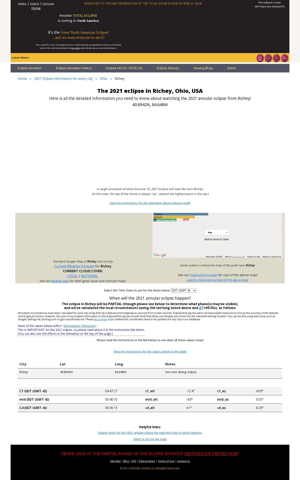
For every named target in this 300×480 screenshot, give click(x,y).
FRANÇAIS (34, 3)
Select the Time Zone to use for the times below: (137, 290)
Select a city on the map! (150, 439)
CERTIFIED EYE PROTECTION (210, 453)
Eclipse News (147, 461)
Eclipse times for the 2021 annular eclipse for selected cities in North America (150, 433)
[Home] (260, 58)
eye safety (75, 48)
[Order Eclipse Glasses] (268, 58)
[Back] (284, 58)
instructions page (203, 275)
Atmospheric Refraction (80, 326)
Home (36, 8)
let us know (100, 319)
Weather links (60, 281)
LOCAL (72, 276)
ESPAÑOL (22, 3)
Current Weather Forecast (74, 266)
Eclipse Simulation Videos (74, 68)
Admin (231, 68)
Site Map (115, 461)
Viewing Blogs (203, 68)
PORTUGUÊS (48, 3)
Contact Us (183, 461)
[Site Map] (276, 58)
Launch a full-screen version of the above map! (217, 280)
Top (291, 471)
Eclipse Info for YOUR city (124, 68)
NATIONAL (89, 276)
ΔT (201, 308)
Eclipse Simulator (30, 68)
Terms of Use (166, 461)
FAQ (133, 461)
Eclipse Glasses (168, 68)
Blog (126, 461)
